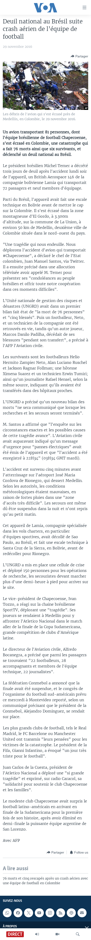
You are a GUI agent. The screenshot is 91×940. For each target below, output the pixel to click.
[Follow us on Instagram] (50, 912)
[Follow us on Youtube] (39, 912)
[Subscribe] (81, 912)
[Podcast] (71, 912)
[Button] (79, 56)
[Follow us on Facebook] (18, 912)
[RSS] (60, 912)
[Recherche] (78, 934)
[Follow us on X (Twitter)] (28, 912)
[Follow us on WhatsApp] (7, 912)
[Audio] (37, 934)
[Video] (57, 934)
